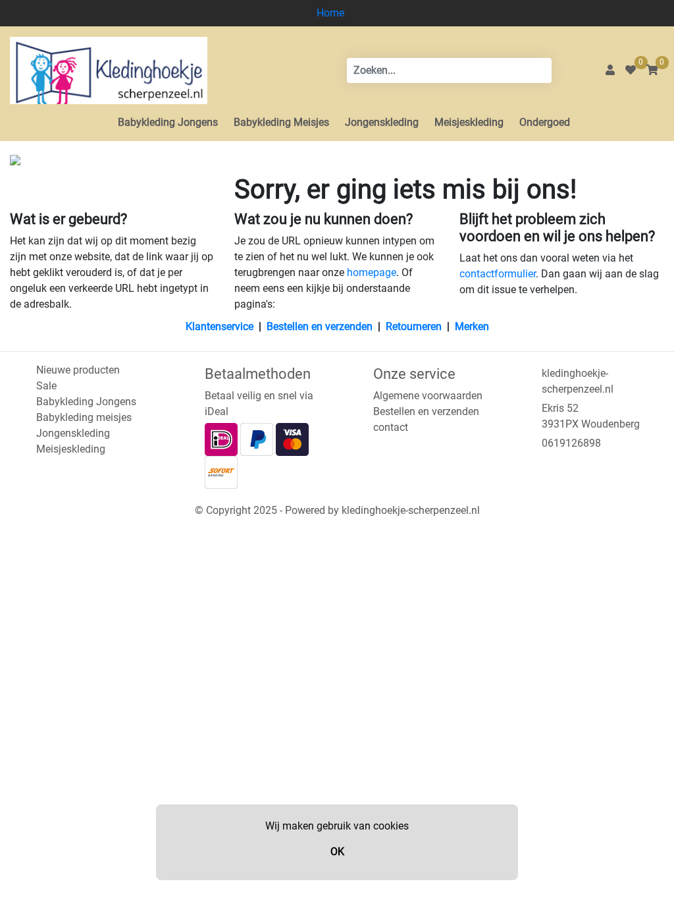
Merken (472, 326)
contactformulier (497, 273)
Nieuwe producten (78, 370)
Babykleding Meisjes (281, 122)
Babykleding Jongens (168, 122)
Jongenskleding (382, 122)
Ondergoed (544, 122)
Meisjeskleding (469, 122)
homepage (371, 272)
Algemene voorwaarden (427, 395)
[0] (630, 70)
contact (390, 427)
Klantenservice (219, 326)
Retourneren (414, 326)
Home (330, 13)
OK (337, 851)
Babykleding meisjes (84, 417)
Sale (46, 386)
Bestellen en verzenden (320, 326)
